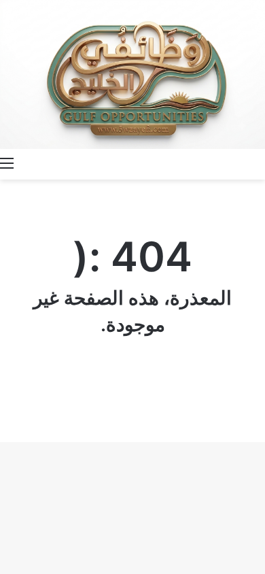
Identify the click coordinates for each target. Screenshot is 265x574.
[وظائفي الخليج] (132, 74)
